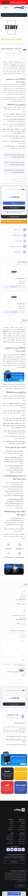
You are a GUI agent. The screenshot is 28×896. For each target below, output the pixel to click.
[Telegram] (19, 849)
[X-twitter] (15, 849)
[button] (26, 7)
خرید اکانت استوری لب (5, 183)
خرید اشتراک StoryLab (16, 181)
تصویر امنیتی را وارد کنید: (12, 671)
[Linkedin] (8, 849)
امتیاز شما (22, 635)
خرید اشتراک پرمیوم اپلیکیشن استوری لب (19, 183)
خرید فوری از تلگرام (14, 207)
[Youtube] (12, 849)
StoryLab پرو (24, 178)
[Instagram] (23, 849)
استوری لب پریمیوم (10, 178)
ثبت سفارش (14, 203)
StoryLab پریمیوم (17, 178)
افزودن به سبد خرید (14, 704)
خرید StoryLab (24, 181)
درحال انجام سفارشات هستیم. (14, 15)
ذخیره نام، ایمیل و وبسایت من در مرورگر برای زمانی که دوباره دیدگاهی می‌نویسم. (14, 665)
